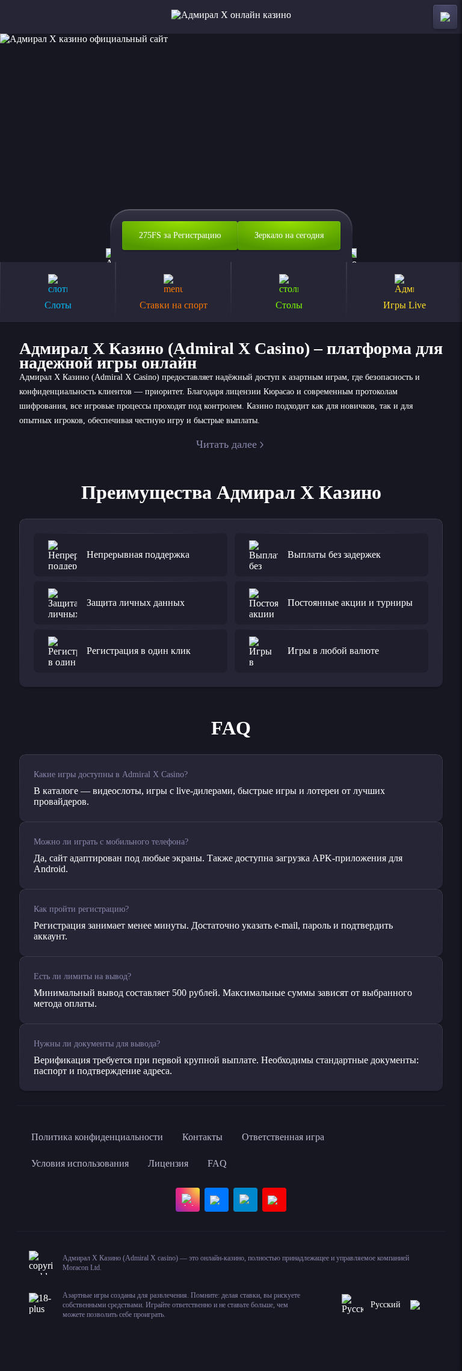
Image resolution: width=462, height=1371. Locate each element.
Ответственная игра (283, 1137)
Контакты (202, 1137)
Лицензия (168, 1163)
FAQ (217, 1163)
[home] (231, 17)
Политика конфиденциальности (97, 1137)
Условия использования (80, 1163)
